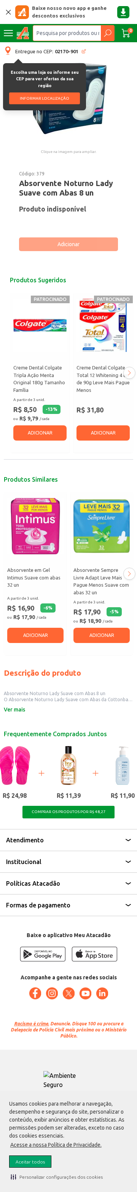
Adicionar (68, 244)
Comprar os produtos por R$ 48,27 (68, 812)
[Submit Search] (107, 33)
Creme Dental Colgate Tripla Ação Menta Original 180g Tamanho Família (39, 379)
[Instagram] (52, 993)
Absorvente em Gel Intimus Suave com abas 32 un (34, 577)
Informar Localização (44, 98)
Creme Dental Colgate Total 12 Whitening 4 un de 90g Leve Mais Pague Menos (103, 379)
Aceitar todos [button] (30, 1161)
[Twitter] (68, 993)
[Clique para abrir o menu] (8, 33)
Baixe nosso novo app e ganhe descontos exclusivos (69, 11)
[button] (56, 1177)
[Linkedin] (102, 993)
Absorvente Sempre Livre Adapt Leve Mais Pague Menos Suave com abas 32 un (101, 581)
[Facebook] (35, 993)
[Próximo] (129, 373)
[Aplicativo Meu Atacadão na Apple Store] (94, 954)
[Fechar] (8, 12)
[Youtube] (85, 993)
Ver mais (14, 710)
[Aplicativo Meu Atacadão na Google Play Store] (42, 954)
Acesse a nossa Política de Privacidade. (56, 1145)
